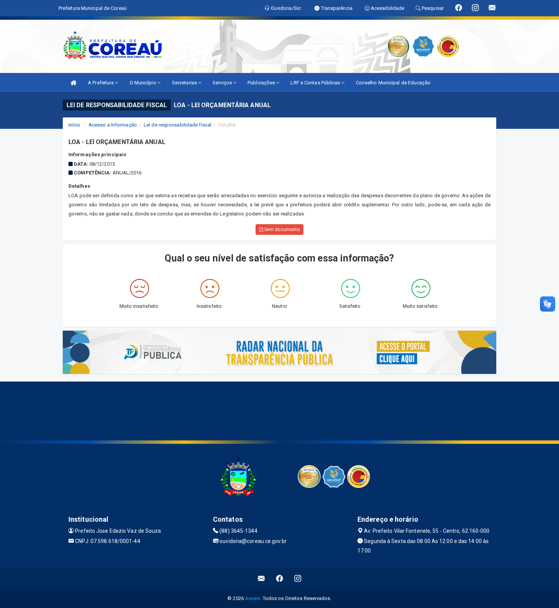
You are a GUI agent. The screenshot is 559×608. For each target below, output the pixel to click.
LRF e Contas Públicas (316, 83)
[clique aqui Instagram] (298, 578)
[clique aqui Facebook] (279, 578)
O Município (143, 83)
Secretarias (185, 83)
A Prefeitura (101, 83)
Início (74, 125)
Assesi (252, 598)
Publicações (262, 83)
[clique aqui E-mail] (261, 578)
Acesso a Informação (113, 125)
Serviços (223, 83)
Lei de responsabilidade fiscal (177, 125)
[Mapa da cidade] (279, 410)
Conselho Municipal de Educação (393, 83)
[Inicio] (73, 82)
